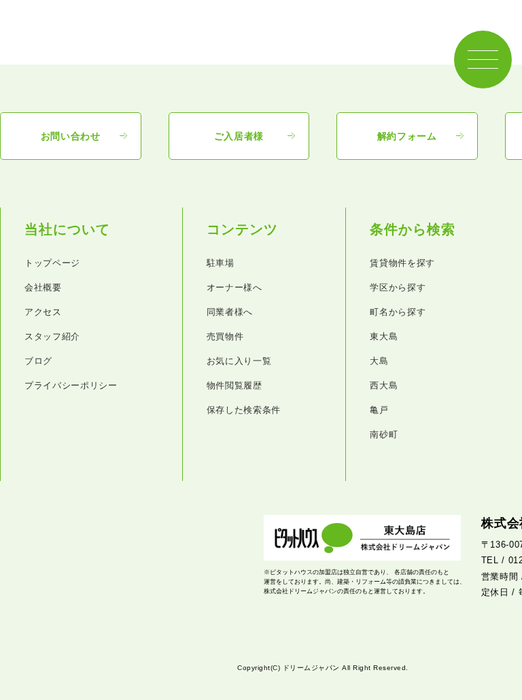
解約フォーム (407, 136)
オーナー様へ (234, 287)
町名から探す (397, 312)
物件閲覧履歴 (234, 385)
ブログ (38, 361)
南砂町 (384, 434)
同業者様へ (230, 312)
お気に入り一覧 (239, 361)
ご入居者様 (239, 136)
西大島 (384, 385)
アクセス (43, 312)
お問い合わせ (71, 136)
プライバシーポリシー (71, 385)
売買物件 (225, 336)
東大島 (384, 336)
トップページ (52, 263)
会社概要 (43, 287)
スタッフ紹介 (52, 336)
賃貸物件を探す (402, 263)
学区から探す (397, 287)
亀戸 (379, 410)
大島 (379, 361)
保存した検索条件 (244, 410)
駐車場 (220, 263)
